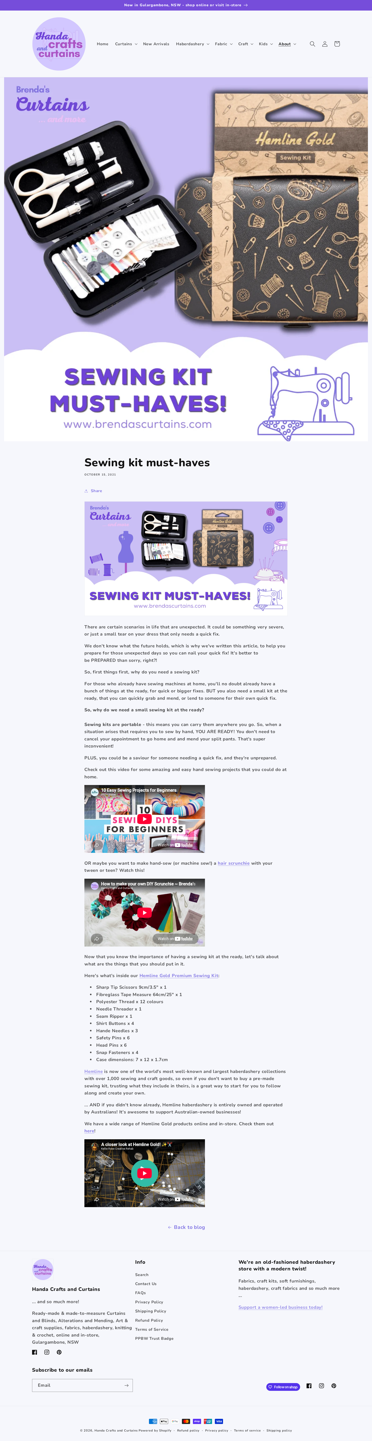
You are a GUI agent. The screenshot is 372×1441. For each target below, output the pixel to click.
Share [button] (96, 490)
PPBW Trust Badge (154, 1338)
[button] (126, 44)
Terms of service (247, 1431)
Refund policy (188, 1431)
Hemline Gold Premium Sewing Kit (179, 976)
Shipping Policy (150, 1311)
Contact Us (146, 1283)
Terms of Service (151, 1329)
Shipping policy (279, 1431)
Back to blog (189, 1227)
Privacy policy (216, 1431)
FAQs (140, 1292)
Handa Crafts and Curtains (116, 1431)
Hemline (93, 1071)
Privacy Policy (149, 1302)
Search (142, 1274)
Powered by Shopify (155, 1431)
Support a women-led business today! (281, 1307)
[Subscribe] (126, 1385)
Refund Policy (149, 1320)
